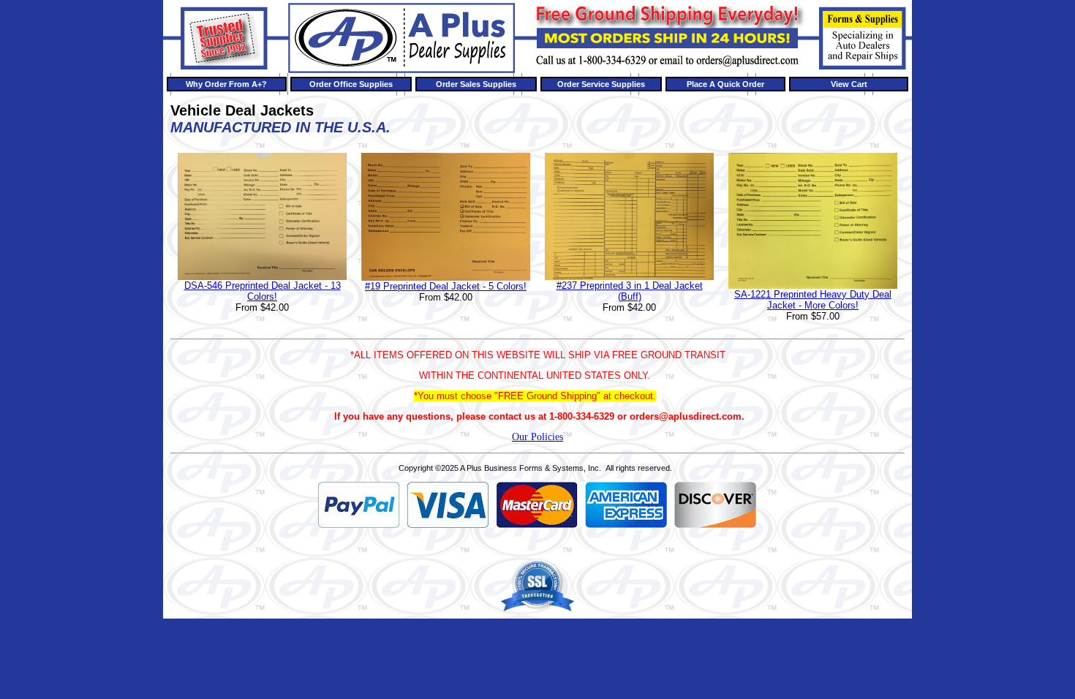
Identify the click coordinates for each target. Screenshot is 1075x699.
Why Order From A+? (226, 84)
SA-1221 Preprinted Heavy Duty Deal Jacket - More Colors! (812, 300)
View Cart (849, 84)
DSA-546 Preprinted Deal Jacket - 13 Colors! (262, 291)
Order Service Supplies (601, 84)
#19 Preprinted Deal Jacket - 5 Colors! (446, 286)
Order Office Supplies (351, 84)
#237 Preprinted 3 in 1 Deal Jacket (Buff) (630, 291)
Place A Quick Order (725, 84)
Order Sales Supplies (476, 84)
